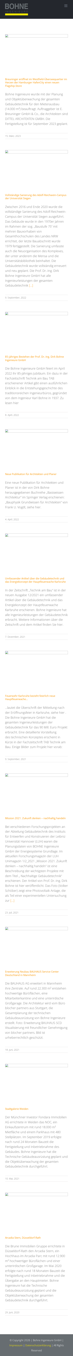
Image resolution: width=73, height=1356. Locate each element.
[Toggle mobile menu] (66, 6)
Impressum (16, 1345)
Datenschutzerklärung (38, 1345)
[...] (31, 285)
